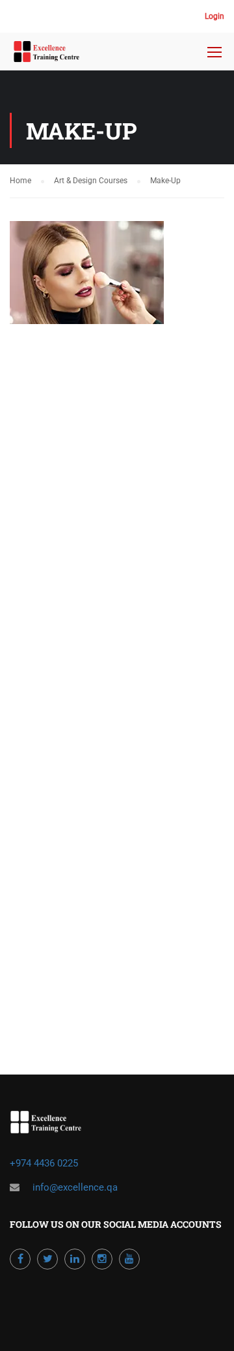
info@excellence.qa (75, 1187)
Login (214, 16)
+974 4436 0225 (45, 1163)
